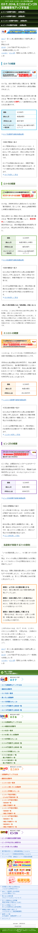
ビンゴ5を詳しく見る (12, 536)
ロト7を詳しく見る (11, 174)
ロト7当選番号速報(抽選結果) (13, 134)
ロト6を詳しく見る (11, 297)
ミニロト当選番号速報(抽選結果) (14, 400)
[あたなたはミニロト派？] (12, 771)
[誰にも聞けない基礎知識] (19, 883)
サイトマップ (6, 918)
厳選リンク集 (11, 915)
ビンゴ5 (12, 53)
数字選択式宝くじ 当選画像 (16, 851)
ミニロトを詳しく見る (12, 434)
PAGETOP (18, 926)
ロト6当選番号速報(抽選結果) (13, 260)
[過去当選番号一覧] (19, 875)
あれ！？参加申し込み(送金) (10, 892)
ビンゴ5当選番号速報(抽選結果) (14, 498)
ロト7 (3, 39)
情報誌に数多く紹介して (12, 910)
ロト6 (3, 47)
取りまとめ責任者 (11, 897)
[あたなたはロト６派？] (12, 718)
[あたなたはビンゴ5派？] (12, 835)
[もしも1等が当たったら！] (19, 867)
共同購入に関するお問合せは (11, 887)
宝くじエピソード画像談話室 (16, 854)
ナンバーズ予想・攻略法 (17, 856)
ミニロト (4, 53)
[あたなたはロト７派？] (12, 681)
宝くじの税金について (11, 906)
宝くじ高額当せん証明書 (11, 901)
